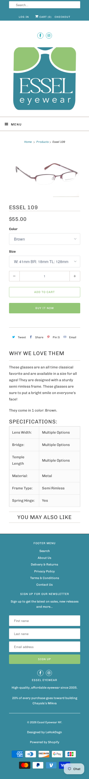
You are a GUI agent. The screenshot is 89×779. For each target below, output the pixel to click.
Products (42, 142)
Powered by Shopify (44, 742)
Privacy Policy (44, 571)
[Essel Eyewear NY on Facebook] (40, 35)
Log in (24, 17)
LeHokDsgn (54, 732)
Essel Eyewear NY (49, 722)
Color (13, 229)
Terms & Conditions (44, 578)
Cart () (45, 17)
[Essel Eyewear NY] (44, 78)
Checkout (62, 17)
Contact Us (44, 584)
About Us (44, 558)
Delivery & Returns (44, 564)
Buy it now (44, 308)
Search (44, 551)
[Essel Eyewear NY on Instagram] (49, 35)
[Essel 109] (44, 174)
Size (12, 252)
